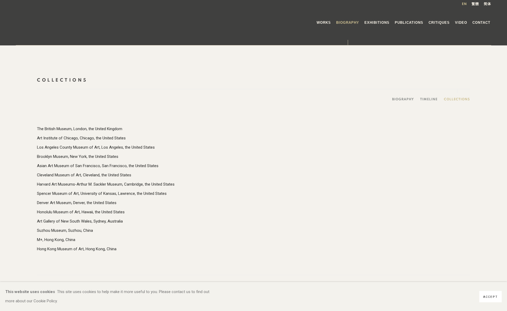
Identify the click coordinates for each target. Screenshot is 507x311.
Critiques (439, 23)
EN (464, 4)
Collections (457, 99)
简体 (487, 4)
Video (461, 23)
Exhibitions (376, 23)
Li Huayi (41, 22)
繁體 (475, 4)
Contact (481, 23)
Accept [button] (490, 297)
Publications (409, 23)
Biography (347, 23)
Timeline (429, 99)
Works (324, 23)
